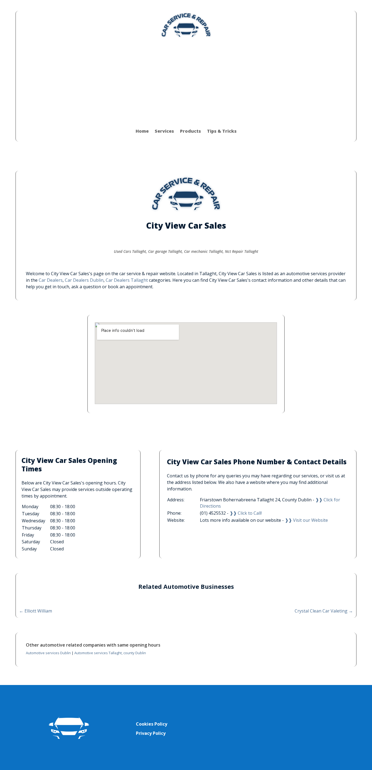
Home (142, 131)
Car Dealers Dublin (84, 280)
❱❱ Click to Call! (246, 513)
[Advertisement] (186, 80)
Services (164, 131)
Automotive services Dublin (48, 652)
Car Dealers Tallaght (127, 280)
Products (190, 131)
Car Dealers (51, 280)
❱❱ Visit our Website (306, 520)
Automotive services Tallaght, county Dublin (110, 652)
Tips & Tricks (222, 131)
